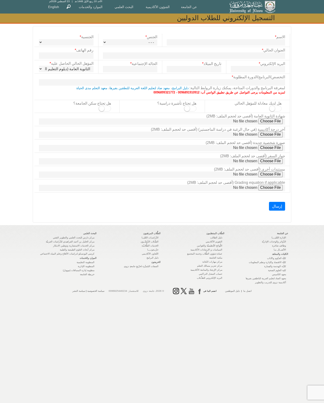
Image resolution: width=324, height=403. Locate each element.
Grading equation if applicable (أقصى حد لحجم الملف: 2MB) (236, 183)
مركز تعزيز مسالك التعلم (209, 265)
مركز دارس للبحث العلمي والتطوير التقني (73, 237)
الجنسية (86, 37)
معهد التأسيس (279, 274)
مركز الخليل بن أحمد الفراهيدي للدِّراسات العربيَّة (70, 241)
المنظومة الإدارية (86, 266)
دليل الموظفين (232, 291)
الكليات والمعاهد (280, 254)
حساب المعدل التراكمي (210, 274)
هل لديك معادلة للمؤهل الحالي (258, 103)
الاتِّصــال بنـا (280, 249)
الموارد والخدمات (90, 7)
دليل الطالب (216, 237)
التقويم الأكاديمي (214, 241)
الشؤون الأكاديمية (158, 7)
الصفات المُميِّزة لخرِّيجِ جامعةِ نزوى (141, 266)
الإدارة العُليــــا (279, 237)
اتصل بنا (247, 291)
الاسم (280, 37)
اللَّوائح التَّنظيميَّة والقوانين (209, 245)
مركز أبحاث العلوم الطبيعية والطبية (77, 249)
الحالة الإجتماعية (143, 64)
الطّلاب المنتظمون (215, 233)
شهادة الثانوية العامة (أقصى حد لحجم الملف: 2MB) (245, 116)
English (53, 7)
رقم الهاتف (84, 50)
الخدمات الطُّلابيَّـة (150, 245)
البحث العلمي (124, 7)
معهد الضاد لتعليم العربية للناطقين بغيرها (266, 278)
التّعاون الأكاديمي (150, 253)
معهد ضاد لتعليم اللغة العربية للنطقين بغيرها (140, 88)
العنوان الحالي (273, 50)
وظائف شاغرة (279, 245)
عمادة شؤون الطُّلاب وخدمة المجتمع (204, 253)
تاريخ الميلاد (211, 64)
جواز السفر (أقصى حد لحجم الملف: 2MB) (252, 156)
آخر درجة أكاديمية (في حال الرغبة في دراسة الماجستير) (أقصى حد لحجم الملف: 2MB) (218, 129)
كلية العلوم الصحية (277, 270)
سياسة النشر (78, 291)
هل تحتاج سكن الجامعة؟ (92, 103)
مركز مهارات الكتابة (212, 261)
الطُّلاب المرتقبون (152, 233)
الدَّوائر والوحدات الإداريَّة (274, 241)
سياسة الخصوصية (95, 291)
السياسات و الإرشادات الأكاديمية (206, 249)
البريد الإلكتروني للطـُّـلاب (209, 278)
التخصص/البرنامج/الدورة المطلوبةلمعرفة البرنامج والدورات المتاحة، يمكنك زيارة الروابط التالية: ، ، (180, 84)
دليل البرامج (180, 88)
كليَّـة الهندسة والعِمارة (275, 266)
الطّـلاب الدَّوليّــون (149, 241)
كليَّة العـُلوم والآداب (276, 258)
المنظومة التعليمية (85, 262)
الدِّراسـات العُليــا (150, 237)
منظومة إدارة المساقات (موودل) (78, 270)
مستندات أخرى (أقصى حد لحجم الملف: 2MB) (249, 169)
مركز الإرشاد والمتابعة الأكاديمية (206, 270)
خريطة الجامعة (87, 274)
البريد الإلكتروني (272, 64)
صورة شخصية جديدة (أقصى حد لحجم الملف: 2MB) (245, 143)
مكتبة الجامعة (215, 257)
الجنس (151, 37)
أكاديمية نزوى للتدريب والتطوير (270, 282)
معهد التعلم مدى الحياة (91, 88)
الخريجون (156, 262)
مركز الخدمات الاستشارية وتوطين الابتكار (73, 245)
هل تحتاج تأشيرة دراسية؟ (176, 103)
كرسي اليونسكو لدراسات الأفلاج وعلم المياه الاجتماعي (67, 253)
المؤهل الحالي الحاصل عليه (71, 63)
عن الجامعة (189, 7)
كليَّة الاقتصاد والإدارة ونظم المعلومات (267, 262)
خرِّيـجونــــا (152, 249)
